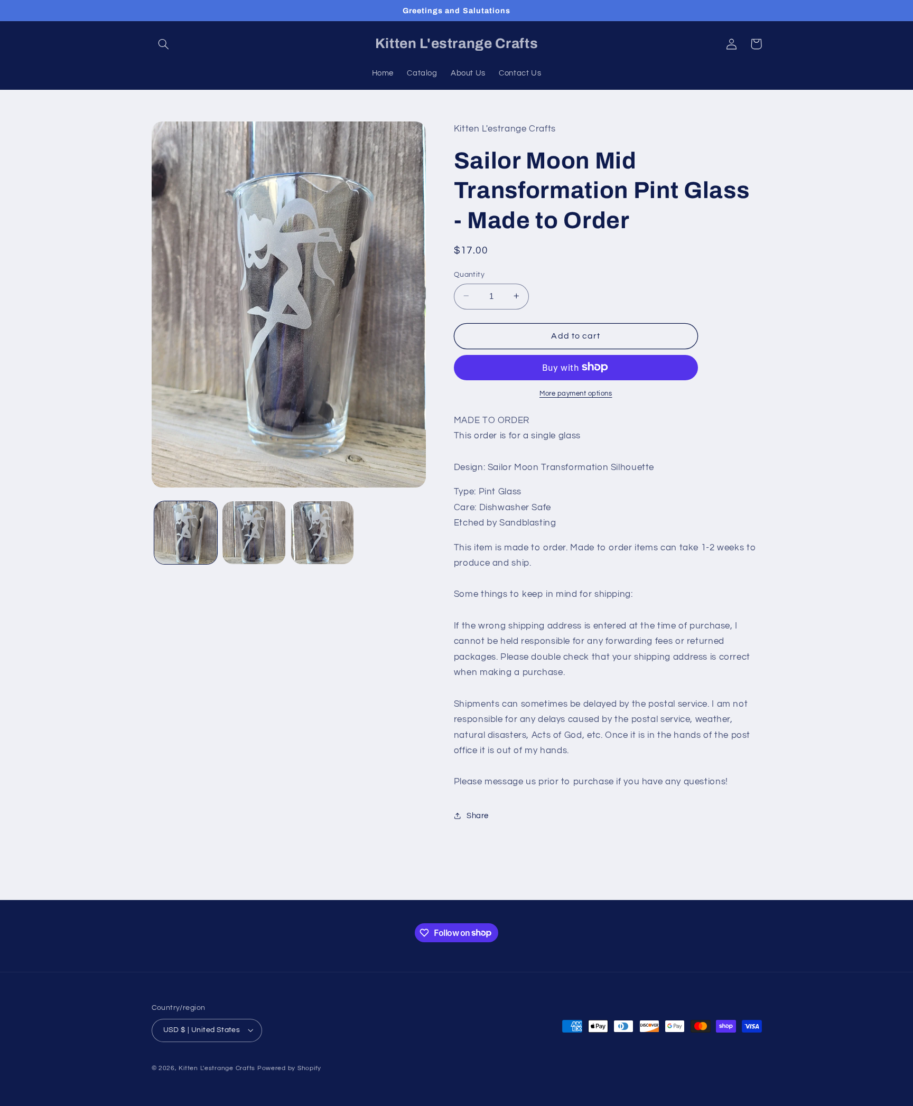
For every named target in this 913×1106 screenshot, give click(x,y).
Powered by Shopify (289, 1068)
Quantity (469, 274)
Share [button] (478, 816)
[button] (164, 44)
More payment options (575, 393)
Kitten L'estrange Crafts (217, 1068)
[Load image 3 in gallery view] (322, 532)
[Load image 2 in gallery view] (253, 532)
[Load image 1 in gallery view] (185, 532)
